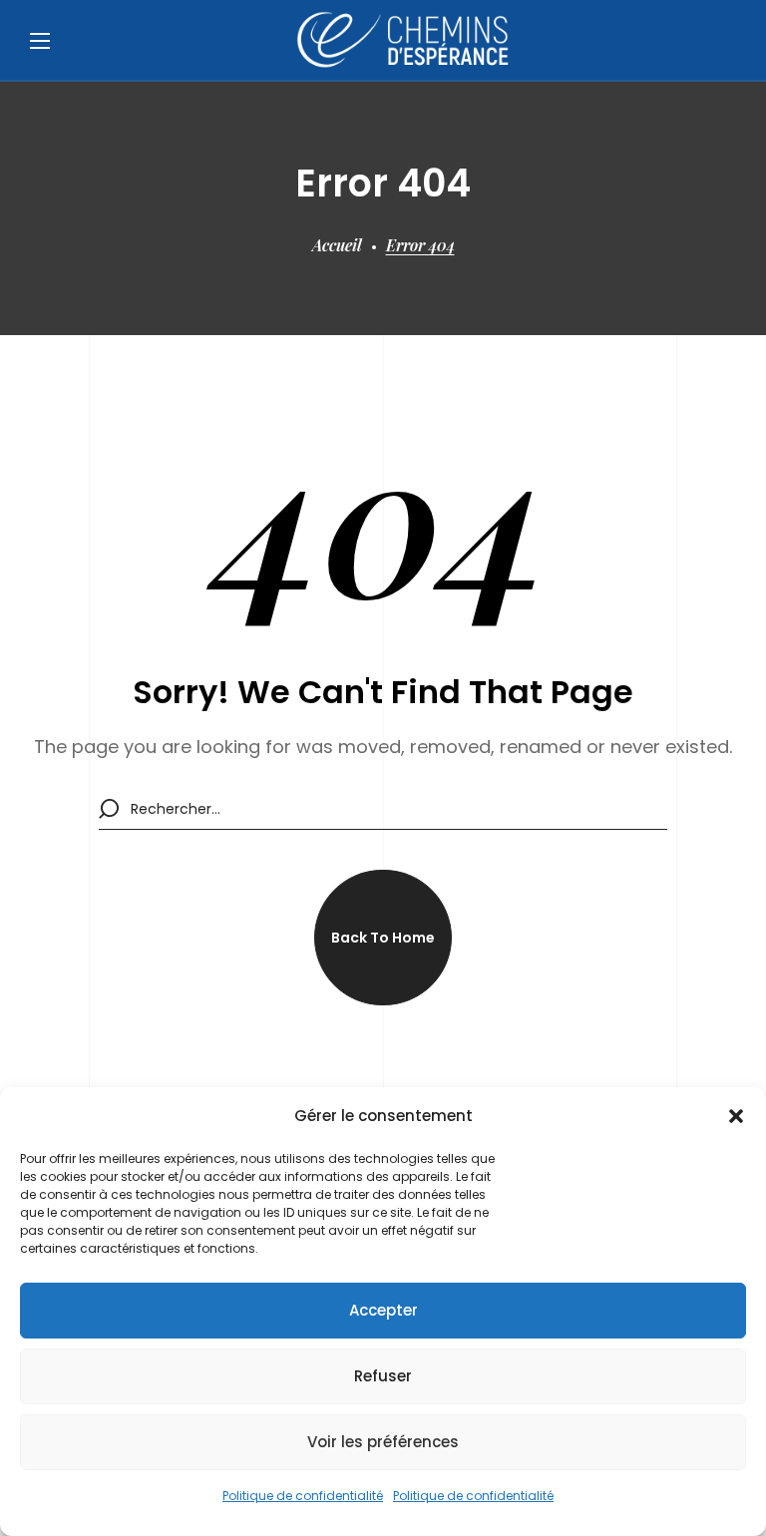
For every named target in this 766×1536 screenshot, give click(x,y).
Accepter (383, 1310)
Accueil (337, 244)
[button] (736, 1116)
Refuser (383, 1375)
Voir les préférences (383, 1441)
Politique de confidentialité (302, 1495)
